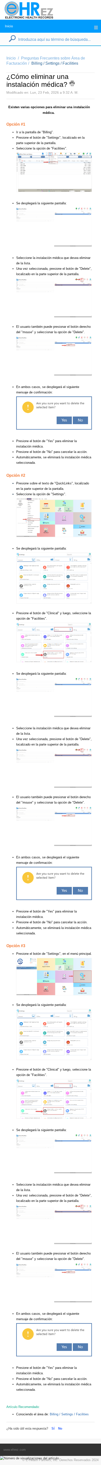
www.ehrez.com (14, 1449)
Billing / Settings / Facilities (54, 63)
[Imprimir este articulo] (72, 83)
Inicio (9, 26)
